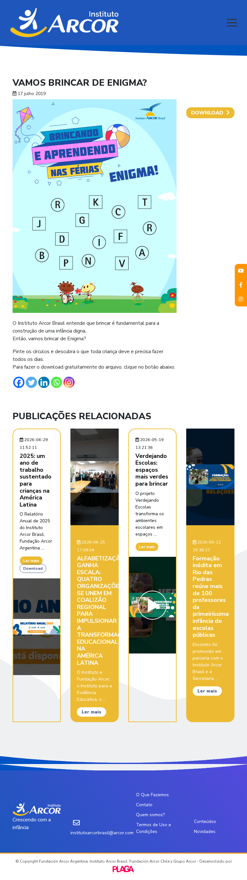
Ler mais (31, 560)
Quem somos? (150, 815)
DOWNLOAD (207, 112)
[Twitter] (31, 382)
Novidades (204, 831)
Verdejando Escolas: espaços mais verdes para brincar (151, 470)
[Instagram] (69, 382)
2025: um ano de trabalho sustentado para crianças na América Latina (35, 480)
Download (33, 568)
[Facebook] (18, 382)
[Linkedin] (44, 382)
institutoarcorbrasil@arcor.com (101, 833)
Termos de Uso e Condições (153, 828)
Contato (144, 805)
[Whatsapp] (56, 382)
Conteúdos (205, 821)
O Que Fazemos (152, 795)
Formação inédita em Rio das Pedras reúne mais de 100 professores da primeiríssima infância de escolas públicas (211, 597)
